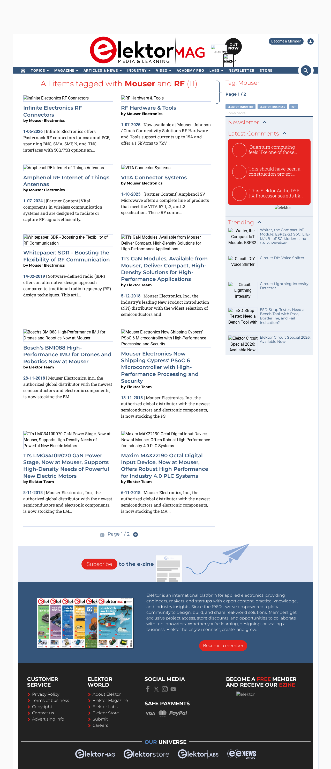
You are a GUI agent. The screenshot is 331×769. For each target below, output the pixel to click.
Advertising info (48, 719)
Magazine (64, 70)
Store (266, 70)
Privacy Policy (45, 694)
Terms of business (50, 700)
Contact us (43, 712)
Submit (100, 719)
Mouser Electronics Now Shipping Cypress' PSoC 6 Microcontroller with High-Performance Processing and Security (160, 367)
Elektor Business (272, 107)
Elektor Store (106, 712)
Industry (137, 70)
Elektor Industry (240, 107)
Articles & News (101, 70)
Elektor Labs (105, 706)
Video (162, 70)
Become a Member (286, 41)
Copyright (42, 706)
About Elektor (107, 694)
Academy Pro (190, 70)
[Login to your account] (310, 41)
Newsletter (241, 70)
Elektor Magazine (110, 700)
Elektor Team (139, 285)
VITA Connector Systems (154, 177)
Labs (214, 70)
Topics (38, 70)
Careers (100, 725)
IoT (293, 107)
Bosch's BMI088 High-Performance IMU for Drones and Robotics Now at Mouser (67, 355)
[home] (23, 70)
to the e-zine (120, 564)
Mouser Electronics (47, 120)
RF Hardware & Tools (148, 108)
